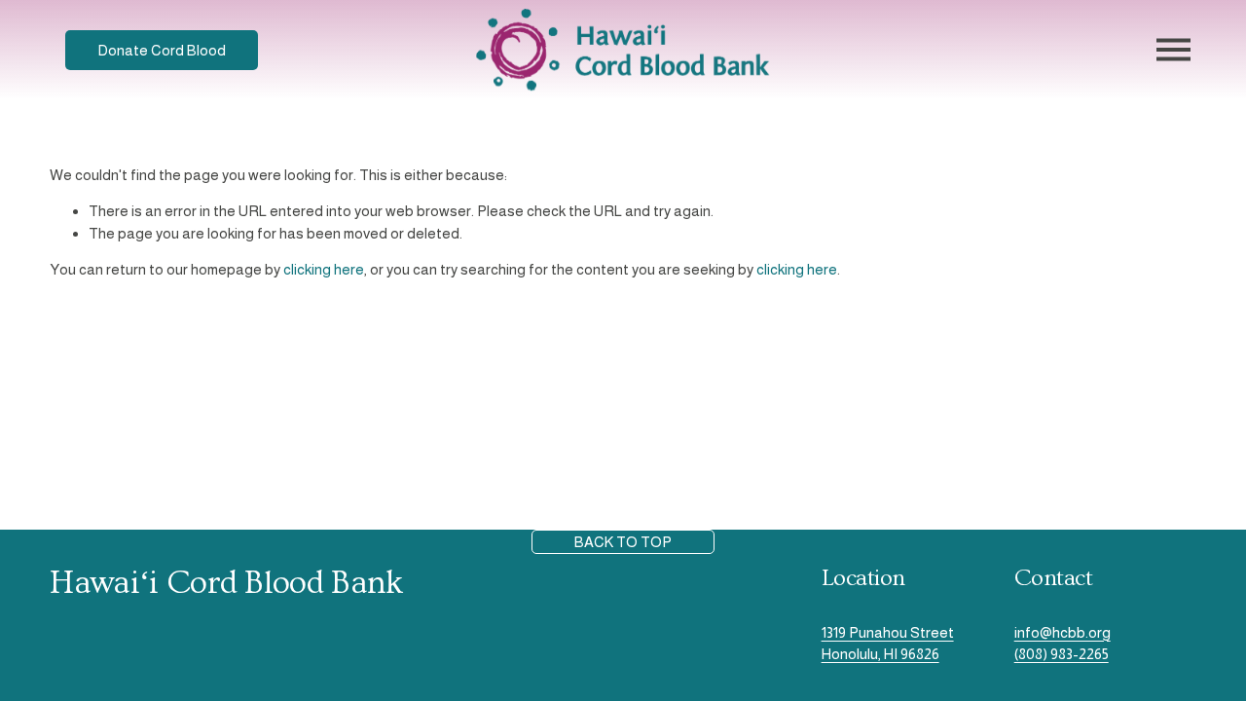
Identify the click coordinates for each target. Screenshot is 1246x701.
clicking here (323, 269)
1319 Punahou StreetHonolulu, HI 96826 (888, 643)
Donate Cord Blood (161, 50)
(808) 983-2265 (1061, 654)
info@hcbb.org (1062, 632)
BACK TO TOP (623, 542)
